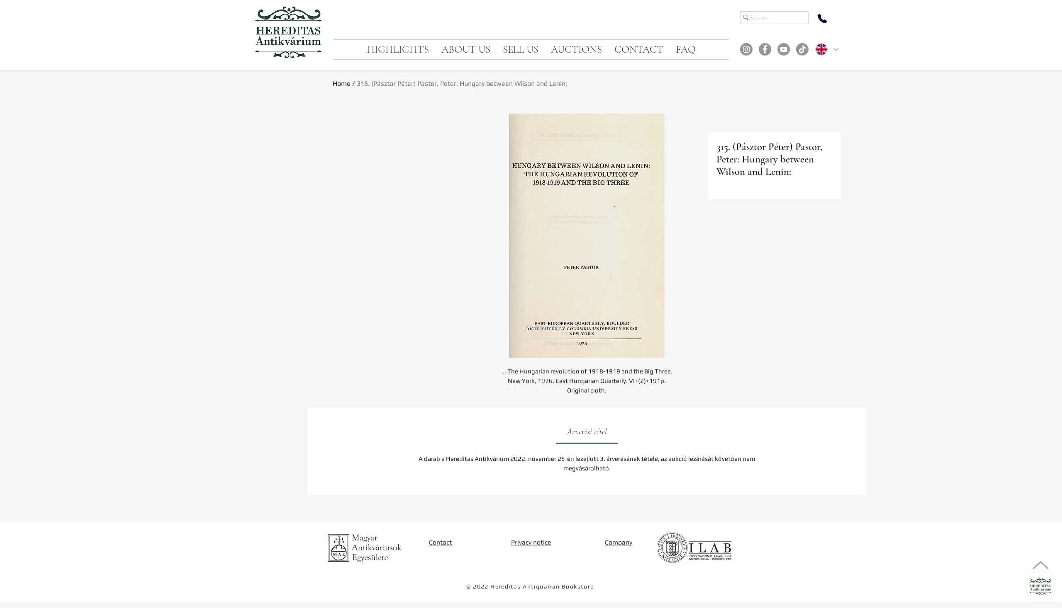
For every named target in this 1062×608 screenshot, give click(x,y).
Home (342, 83)
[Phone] (822, 18)
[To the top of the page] (1040, 565)
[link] (587, 432)
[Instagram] (746, 49)
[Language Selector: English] (826, 49)
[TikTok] (802, 49)
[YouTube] (783, 49)
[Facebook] (765, 49)
